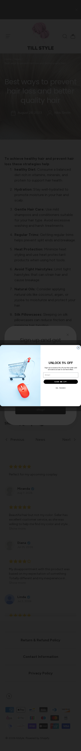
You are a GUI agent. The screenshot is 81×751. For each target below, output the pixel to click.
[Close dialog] (78, 347)
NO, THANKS (61, 387)
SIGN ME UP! (60, 382)
